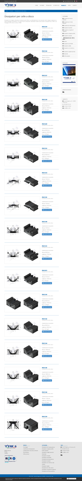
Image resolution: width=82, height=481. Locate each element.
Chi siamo (42, 5)
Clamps (65, 41)
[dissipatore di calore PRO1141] (31, 254)
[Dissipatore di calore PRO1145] (13, 376)
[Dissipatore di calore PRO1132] (13, 157)
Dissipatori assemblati (68, 43)
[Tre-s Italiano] (74, 1)
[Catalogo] (69, 73)
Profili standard (66, 56)
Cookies (6, 453)
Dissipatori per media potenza (48, 447)
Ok (67, 478)
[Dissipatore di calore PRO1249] (13, 132)
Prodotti (63, 5)
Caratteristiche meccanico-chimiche (30, 450)
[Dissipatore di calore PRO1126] (13, 59)
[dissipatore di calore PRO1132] (31, 157)
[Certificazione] (12, 459)
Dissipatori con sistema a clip (48, 462)
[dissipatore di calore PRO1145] (31, 376)
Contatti (75, 5)
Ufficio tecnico (26, 454)
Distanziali (65, 53)
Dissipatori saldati (67, 45)
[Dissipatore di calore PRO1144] (13, 351)
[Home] (12, 447)
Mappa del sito (7, 450)
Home (36, 5)
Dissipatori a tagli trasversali (69, 51)
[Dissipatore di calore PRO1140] (13, 230)
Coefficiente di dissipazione (29, 449)
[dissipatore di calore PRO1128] (31, 108)
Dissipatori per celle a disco (47, 467)
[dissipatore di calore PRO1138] (31, 425)
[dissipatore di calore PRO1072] (31, 278)
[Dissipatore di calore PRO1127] (13, 83)
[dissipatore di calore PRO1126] (31, 60)
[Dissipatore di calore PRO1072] (13, 278)
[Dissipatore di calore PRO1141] (13, 254)
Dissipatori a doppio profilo (69, 33)
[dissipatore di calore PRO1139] (31, 35)
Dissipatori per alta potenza (69, 25)
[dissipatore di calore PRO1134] (31, 181)
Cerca (69, 5)
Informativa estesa (72, 478)
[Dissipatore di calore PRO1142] (13, 303)
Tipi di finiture (26, 452)
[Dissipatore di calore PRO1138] (13, 425)
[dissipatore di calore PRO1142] (31, 303)
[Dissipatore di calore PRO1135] (13, 205)
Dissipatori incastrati (67, 27)
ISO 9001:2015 (56, 5)
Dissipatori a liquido (67, 35)
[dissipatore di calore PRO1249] (31, 132)
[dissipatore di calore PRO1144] (31, 352)
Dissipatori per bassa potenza (48, 471)
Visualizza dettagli (47, 39)
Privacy (5, 451)
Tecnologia (48, 5)
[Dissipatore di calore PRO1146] (13, 400)
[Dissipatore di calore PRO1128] (13, 108)
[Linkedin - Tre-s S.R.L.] (63, 1)
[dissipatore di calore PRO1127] (31, 83)
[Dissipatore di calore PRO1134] (13, 181)
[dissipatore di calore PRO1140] (31, 230)
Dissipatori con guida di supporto (49, 469)
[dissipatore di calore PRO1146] (31, 401)
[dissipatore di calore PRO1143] (31, 327)
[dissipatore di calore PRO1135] (31, 206)
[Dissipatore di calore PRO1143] (13, 327)
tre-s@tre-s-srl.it (66, 108)
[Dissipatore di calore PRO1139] (13, 35)
